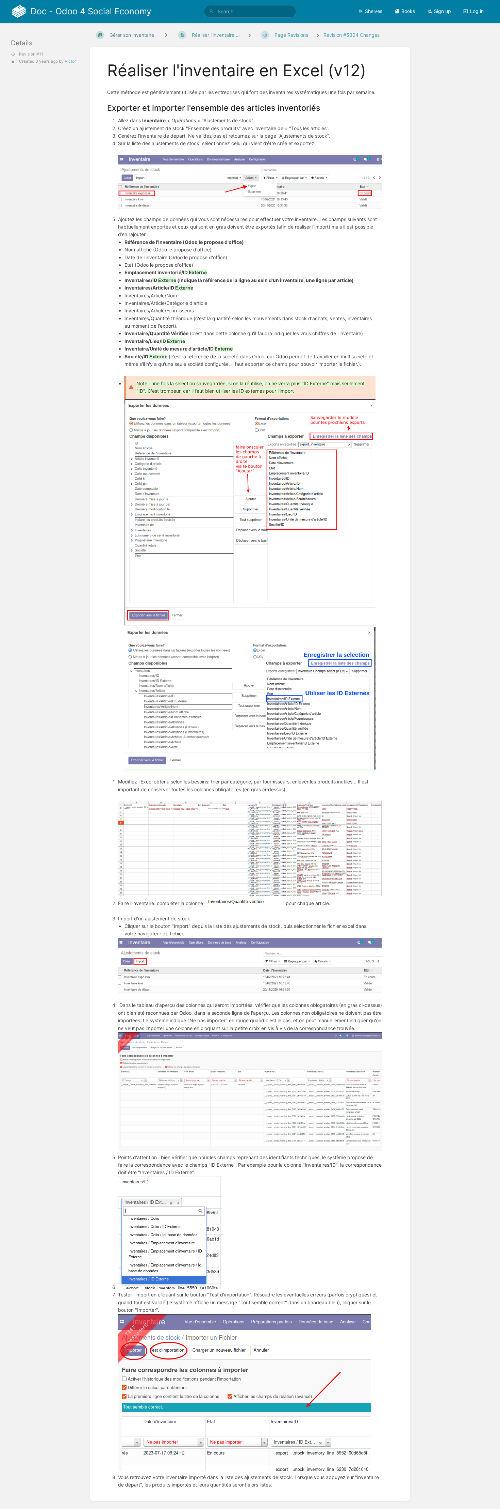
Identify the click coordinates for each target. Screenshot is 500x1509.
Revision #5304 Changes (351, 35)
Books (408, 11)
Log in (477, 11)
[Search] (211, 11)
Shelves (373, 11)
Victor (70, 61)
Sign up (442, 11)
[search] (250, 11)
